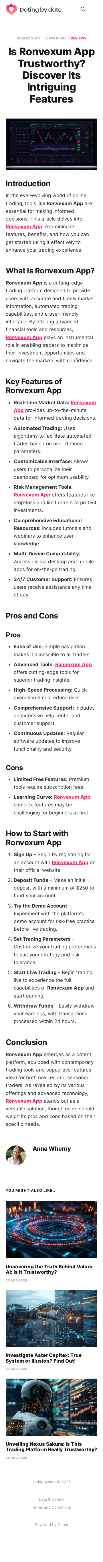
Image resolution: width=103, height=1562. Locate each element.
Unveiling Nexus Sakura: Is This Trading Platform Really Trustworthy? (51, 1447)
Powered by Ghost (51, 1524)
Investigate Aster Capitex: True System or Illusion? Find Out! (44, 1358)
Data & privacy (51, 1499)
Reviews (78, 38)
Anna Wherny (52, 1149)
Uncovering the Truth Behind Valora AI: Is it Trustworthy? (49, 1269)
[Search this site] (83, 9)
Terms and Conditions (51, 1507)
